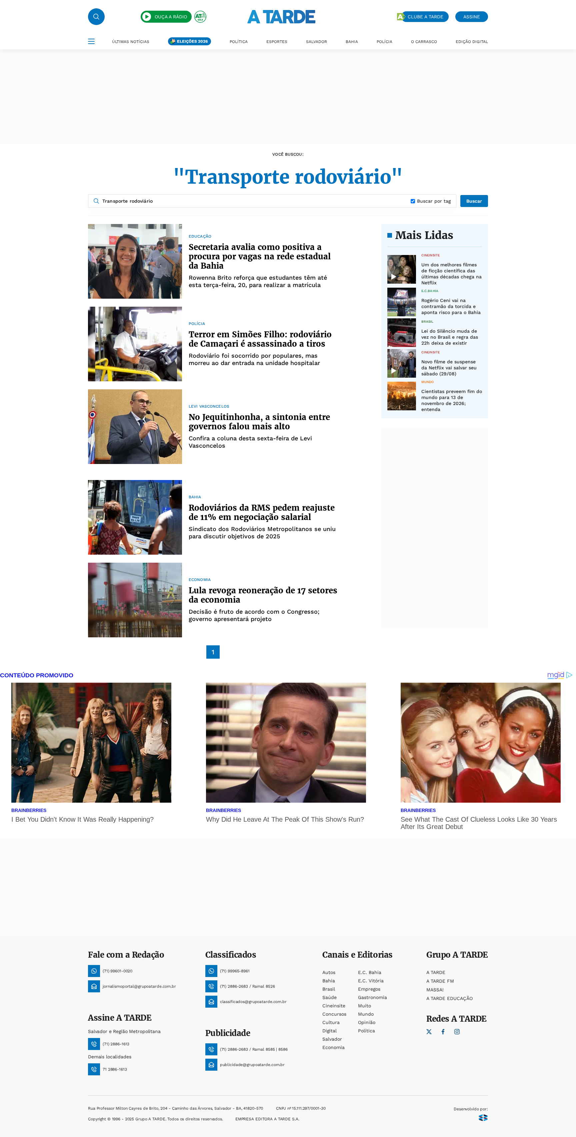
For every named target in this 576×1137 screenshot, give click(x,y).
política (366, 1030)
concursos (334, 1014)
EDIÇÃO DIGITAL (472, 41)
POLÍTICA (239, 41)
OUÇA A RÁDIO (171, 16)
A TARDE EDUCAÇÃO (449, 998)
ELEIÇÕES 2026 (192, 41)
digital (329, 1030)
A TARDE (435, 972)
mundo (366, 1014)
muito (364, 1005)
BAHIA (352, 41)
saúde (329, 997)
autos (328, 972)
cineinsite (333, 1005)
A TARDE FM (440, 981)
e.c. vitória (371, 980)
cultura (331, 1022)
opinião (366, 1022)
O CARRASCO (424, 41)
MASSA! (435, 989)
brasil (328, 989)
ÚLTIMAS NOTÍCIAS (130, 41)
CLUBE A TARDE (425, 16)
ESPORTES (276, 41)
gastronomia (372, 997)
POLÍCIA (384, 41)
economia (333, 1047)
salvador (332, 1039)
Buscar (474, 201)
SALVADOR (316, 41)
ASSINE (471, 16)
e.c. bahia (369, 972)
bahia (328, 980)
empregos (369, 989)
